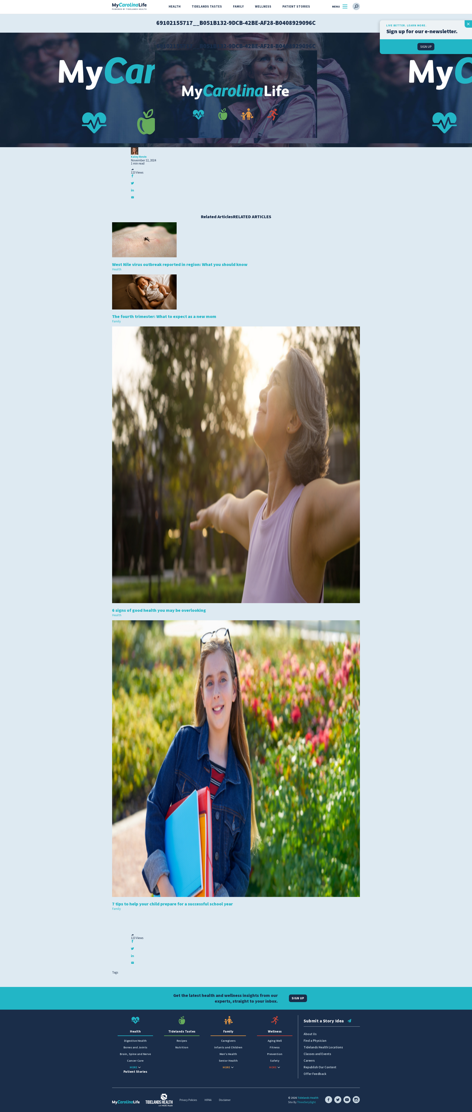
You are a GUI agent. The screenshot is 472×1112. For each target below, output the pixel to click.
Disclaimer (225, 1100)
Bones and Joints (135, 1047)
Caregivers (228, 1040)
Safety (274, 1060)
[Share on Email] (132, 197)
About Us (310, 1034)
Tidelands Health (307, 1097)
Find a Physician (315, 1041)
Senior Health (228, 1060)
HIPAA (207, 1100)
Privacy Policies (188, 1100)
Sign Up (298, 998)
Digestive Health (135, 1040)
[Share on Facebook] (132, 175)
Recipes (182, 1040)
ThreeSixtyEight (306, 1102)
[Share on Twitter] (132, 183)
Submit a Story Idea (324, 1021)
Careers (309, 1061)
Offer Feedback (315, 1074)
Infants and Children (228, 1047)
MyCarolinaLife (129, 6)
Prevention (274, 1054)
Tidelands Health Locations (323, 1047)
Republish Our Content (320, 1067)
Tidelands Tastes (207, 6)
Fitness (275, 1047)
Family (238, 6)
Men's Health (228, 1054)
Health (175, 6)
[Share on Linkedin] (132, 190)
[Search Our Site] (356, 6)
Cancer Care (135, 1060)
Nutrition (181, 1047)
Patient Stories (296, 6)
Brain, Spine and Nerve (135, 1054)
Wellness (263, 6)
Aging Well (275, 1040)
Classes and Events (317, 1054)
